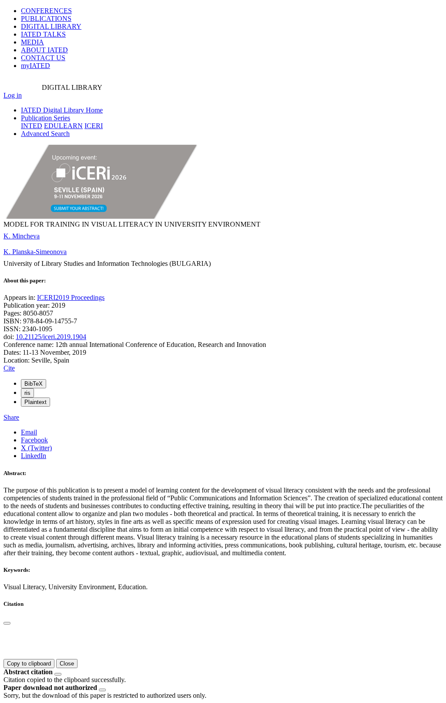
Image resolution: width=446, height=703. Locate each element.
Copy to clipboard (29, 663)
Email (29, 432)
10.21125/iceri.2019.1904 (51, 336)
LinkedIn (33, 455)
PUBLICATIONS (46, 18)
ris (27, 393)
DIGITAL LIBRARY (51, 26)
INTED (31, 125)
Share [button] (11, 417)
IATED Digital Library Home (62, 110)
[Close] (6, 623)
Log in (12, 95)
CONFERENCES (46, 10)
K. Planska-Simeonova (35, 251)
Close (67, 663)
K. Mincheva (21, 236)
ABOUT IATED (44, 50)
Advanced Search (45, 133)
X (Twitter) (36, 448)
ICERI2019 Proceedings (71, 297)
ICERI (93, 125)
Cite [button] (9, 368)
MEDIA (32, 42)
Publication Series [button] (45, 118)
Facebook (34, 440)
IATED (43, 34)
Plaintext (35, 402)
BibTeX (33, 383)
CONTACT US (43, 57)
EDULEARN (63, 125)
